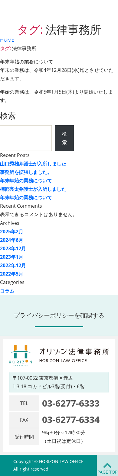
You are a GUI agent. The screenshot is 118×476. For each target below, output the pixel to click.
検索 (8, 115)
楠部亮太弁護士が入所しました (33, 189)
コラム (7, 290)
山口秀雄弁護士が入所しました (33, 163)
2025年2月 (11, 231)
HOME (7, 40)
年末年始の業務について (26, 180)
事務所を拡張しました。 (26, 172)
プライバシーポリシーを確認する (59, 315)
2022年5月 (11, 273)
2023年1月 (11, 257)
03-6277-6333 (71, 403)
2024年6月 (11, 240)
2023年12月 (13, 248)
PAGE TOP (107, 472)
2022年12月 (13, 265)
